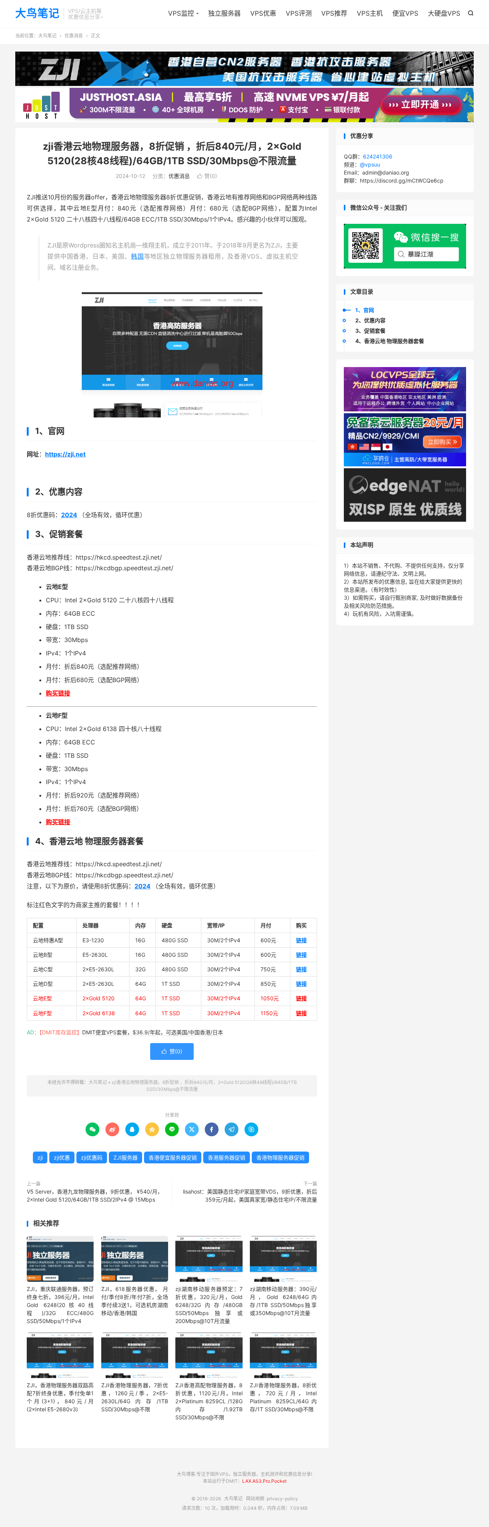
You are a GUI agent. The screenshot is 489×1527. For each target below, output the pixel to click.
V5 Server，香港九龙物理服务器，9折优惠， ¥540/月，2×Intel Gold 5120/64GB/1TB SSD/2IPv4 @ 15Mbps (95, 1195)
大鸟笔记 (37, 14)
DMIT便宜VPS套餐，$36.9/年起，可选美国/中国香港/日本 (152, 1032)
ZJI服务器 (125, 1157)
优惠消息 (74, 36)
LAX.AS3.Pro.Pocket (264, 1481)
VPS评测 (299, 13)
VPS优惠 (263, 13)
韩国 (137, 256)
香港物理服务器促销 (280, 1157)
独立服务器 (224, 13)
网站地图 (255, 1498)
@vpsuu (370, 164)
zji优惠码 (91, 1157)
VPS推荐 (334, 13)
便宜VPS (405, 13)
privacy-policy (282, 1498)
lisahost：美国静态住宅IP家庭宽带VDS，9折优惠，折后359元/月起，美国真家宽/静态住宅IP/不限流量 (250, 1195)
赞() (207, 176)
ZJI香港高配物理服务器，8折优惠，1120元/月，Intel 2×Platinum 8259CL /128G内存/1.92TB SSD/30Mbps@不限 (208, 1401)
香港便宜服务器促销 (173, 1157)
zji (40, 1157)
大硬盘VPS (444, 13)
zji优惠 (62, 1157)
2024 (69, 515)
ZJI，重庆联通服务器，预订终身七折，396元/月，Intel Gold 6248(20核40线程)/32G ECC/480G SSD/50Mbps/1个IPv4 (60, 1305)
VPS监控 (181, 13)
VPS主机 (370, 13)
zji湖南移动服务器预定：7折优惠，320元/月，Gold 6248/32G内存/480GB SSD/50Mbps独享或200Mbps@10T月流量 (208, 1305)
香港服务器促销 (226, 1157)
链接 (301, 940)
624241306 (377, 156)
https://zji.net (65, 454)
